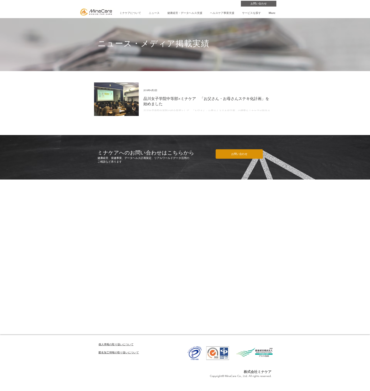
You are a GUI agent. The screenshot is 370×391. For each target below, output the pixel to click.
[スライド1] (185, 171)
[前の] (21, 157)
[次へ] (349, 157)
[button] (130, 13)
